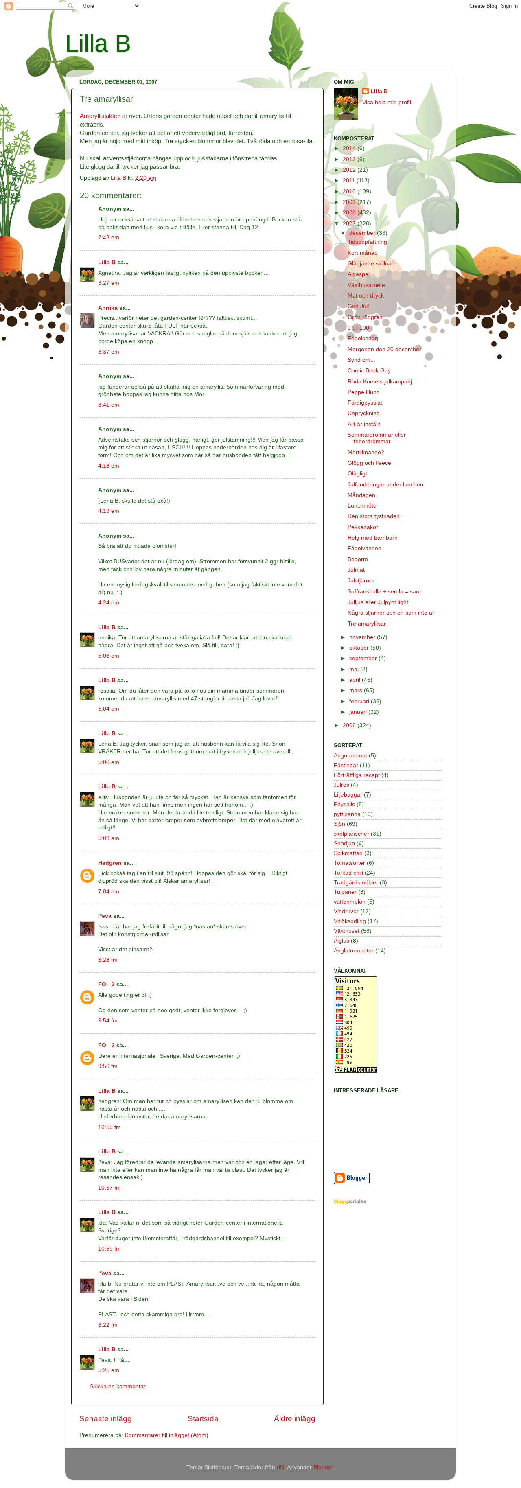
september (364, 658)
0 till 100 (358, 328)
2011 (350, 180)
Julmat (356, 570)
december (363, 233)
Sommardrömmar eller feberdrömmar (377, 438)
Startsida (203, 1418)
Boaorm (358, 559)
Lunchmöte (362, 506)
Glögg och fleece (369, 463)
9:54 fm (108, 1021)
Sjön (339, 824)
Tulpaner (345, 892)
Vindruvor (346, 911)
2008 (350, 213)
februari (360, 701)
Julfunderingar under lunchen (385, 484)
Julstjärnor (361, 581)
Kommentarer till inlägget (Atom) (166, 1435)
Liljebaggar (348, 795)
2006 (350, 725)
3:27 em (108, 283)
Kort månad (363, 253)
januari (358, 712)
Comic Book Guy (369, 371)
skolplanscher (351, 834)
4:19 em (108, 511)
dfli (280, 1467)
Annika (108, 308)
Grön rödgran (365, 317)
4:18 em (108, 466)
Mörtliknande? (366, 452)
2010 (350, 191)
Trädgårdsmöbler (356, 883)
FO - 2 (106, 984)
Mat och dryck (366, 296)
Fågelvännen (364, 548)
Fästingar (346, 765)
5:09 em (108, 838)
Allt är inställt (364, 424)
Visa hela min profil (386, 102)
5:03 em (108, 656)
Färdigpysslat (365, 403)
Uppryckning (364, 413)
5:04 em (108, 709)
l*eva (105, 916)
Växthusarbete (366, 285)
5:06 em (108, 762)
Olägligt (357, 473)
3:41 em (108, 405)
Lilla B (98, 43)
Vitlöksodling (350, 921)
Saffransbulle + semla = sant (384, 592)
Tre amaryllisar (367, 624)
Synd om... (361, 360)
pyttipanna (347, 814)
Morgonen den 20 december (384, 349)
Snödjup (344, 843)
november (363, 637)
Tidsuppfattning (367, 242)
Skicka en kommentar (118, 1386)
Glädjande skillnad (371, 263)
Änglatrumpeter (354, 951)
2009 (350, 202)
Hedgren (110, 863)
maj (354, 669)
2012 (350, 170)
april (355, 680)
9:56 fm (108, 1066)
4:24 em (108, 603)
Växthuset (346, 931)
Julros (341, 785)
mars (356, 690)
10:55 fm (109, 1127)
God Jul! (358, 306)
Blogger (323, 1467)
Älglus (341, 941)
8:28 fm (108, 960)
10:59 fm (109, 1249)
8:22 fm (108, 1325)
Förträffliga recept (357, 775)
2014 (350, 148)
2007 (350, 224)
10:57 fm (109, 1188)
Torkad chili (348, 873)
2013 (350, 159)
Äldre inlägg (294, 1418)
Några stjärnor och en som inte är (391, 613)
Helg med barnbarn (373, 538)
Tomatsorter (349, 863)
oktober (359, 648)
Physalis (344, 804)
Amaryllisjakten (100, 116)
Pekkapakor (363, 527)
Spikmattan (348, 853)
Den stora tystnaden (374, 516)
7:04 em (108, 891)
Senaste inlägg (105, 1418)
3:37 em (108, 352)
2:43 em (108, 237)
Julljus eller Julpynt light (378, 602)
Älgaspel (359, 274)
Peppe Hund (364, 392)
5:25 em (108, 1370)
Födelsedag (363, 338)
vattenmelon (350, 902)
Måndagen (361, 495)
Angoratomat (350, 756)
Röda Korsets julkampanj (380, 382)
